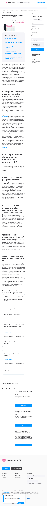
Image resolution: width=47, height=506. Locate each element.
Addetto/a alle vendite (33, 475)
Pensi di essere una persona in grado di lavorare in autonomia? (13, 50)
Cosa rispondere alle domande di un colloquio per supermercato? (13, 43)
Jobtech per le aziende (16, 468)
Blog (7, 10)
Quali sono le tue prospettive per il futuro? (13, 54)
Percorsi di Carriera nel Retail (14, 10)
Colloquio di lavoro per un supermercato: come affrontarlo (12, 39)
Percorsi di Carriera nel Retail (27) (36, 58)
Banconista (42, 475)
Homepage (4, 10)
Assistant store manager (33, 480)
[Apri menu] (3, 2)
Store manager (31, 483)
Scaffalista (39, 483)
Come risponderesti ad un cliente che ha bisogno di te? (13, 57)
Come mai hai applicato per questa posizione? (13, 46)
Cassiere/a (31, 478)
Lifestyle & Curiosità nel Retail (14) (36, 62)
